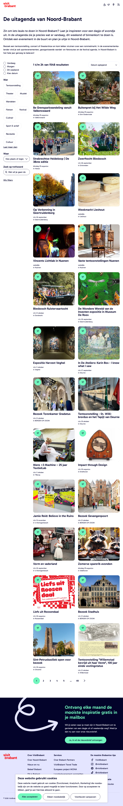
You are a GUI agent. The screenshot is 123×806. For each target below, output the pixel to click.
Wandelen (10, 101)
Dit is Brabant (34, 774)
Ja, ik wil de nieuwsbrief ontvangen (85, 740)
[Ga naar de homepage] (10, 4)
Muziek (23, 93)
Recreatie (10, 134)
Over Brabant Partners (64, 760)
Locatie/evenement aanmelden (68, 774)
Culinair (9, 117)
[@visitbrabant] (92, 764)
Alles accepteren (30, 796)
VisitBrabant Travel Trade (65, 764)
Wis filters (8, 180)
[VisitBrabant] (92, 760)
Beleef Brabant (34, 769)
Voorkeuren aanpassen (85, 797)
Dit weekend (13, 70)
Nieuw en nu (34, 764)
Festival (22, 109)
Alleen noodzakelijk (56, 797)
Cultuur (9, 142)
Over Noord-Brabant (37, 760)
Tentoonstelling (13, 85)
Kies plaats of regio (15, 159)
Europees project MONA (65, 769)
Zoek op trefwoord (13, 166)
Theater (9, 93)
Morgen (10, 66)
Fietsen (9, 109)
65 (77, 681)
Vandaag (11, 63)
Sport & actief (12, 126)
